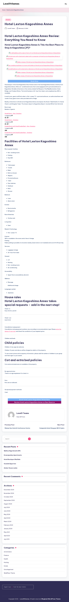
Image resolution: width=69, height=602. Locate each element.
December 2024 (9, 490)
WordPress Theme (9, 573)
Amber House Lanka (10, 468)
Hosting (6, 562)
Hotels (8, 19)
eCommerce (8, 552)
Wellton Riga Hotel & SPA (12, 451)
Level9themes (11, 3)
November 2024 (9, 493)
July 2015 (6, 539)
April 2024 (7, 518)
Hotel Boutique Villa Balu (12, 459)
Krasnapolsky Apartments (13, 455)
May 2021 (7, 532)
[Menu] (66, 3)
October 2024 (8, 497)
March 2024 (7, 521)
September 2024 (9, 500)
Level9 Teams (22, 413)
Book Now (34, 81)
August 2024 (8, 504)
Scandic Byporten (10, 464)
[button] (20, 417)
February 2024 (8, 525)
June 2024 (7, 511)
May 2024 (7, 514)
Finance (6, 555)
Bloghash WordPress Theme (51, 599)
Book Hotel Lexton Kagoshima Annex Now (34, 400)
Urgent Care (7, 587)
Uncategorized (8, 569)
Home (3, 10)
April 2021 (7, 536)
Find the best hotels (19, 587)
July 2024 (7, 507)
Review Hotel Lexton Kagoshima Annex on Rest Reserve (34, 402)
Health (6, 559)
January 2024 (8, 528)
